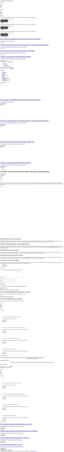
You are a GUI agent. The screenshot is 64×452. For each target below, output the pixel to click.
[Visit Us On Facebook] (19, 357)
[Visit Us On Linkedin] (34, 357)
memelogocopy (6, 65)
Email (1, 280)
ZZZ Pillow (4, 72)
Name (1, 278)
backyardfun (4, 63)
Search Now (12, 68)
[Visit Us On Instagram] (11, 357)
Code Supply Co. (34, 451)
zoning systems (4, 75)
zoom (3, 74)
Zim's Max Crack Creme (6, 78)
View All (7, 36)
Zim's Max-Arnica (5, 77)
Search (11, 366)
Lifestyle (3, 169)
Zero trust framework (5, 80)
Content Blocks (4, 64)
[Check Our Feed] (41, 357)
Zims (3, 76)
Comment (2, 277)
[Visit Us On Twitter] (3, 357)
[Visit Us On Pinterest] (27, 357)
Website (1, 282)
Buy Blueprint (4, 20)
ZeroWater (4, 79)
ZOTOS (3, 73)
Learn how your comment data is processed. (20, 286)
